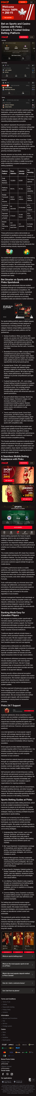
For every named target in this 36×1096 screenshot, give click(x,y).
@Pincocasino (5, 1068)
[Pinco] (5, 2)
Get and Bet (8, 17)
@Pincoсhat (4, 1064)
